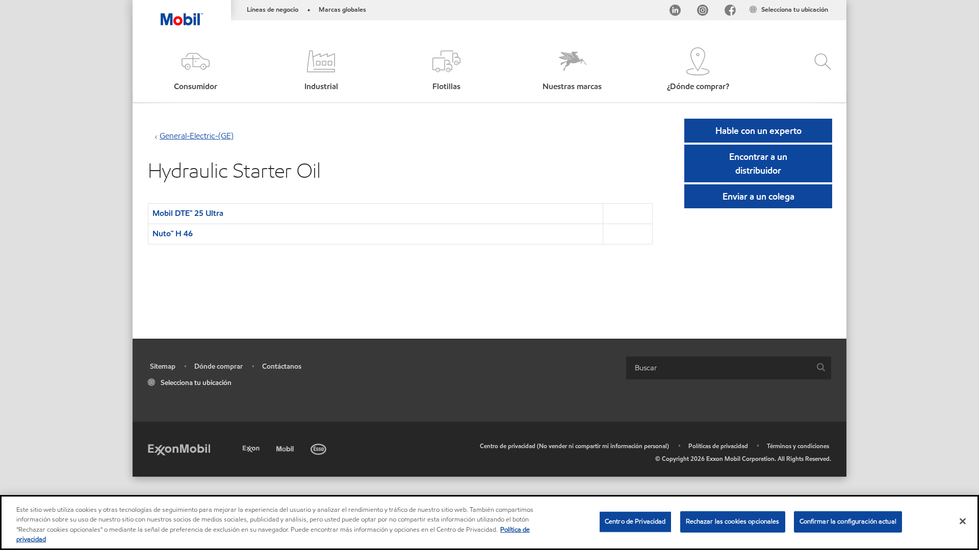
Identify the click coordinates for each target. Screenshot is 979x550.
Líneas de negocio (272, 9)
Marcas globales (342, 9)
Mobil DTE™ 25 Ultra (187, 213)
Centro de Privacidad (635, 521)
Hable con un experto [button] (758, 130)
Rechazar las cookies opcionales (733, 521)
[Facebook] (730, 12)
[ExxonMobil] (179, 449)
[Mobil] (286, 447)
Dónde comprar (218, 366)
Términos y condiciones (798, 446)
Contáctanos (281, 366)
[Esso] (319, 447)
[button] (195, 70)
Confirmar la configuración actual (848, 521)
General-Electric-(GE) (197, 135)
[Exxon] (252, 447)
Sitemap (162, 366)
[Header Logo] (182, 12)
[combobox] (728, 367)
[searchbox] (718, 367)
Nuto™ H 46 (172, 233)
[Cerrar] (962, 521)
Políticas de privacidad (718, 446)
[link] (837, 2)
